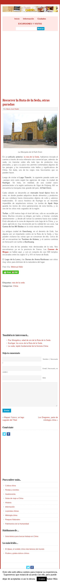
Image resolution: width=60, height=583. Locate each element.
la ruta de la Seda (31, 157)
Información (28, 19)
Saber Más (52, 579)
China (15, 286)
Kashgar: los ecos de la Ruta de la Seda (25, 343)
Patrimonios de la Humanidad (17, 524)
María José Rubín (12, 109)
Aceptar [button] (41, 579)
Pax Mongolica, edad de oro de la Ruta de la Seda (29, 340)
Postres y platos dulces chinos (17, 553)
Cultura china (10, 486)
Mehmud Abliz (17, 267)
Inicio (17, 19)
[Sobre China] (30, 11)
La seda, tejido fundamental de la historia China (28, 346)
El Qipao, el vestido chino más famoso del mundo (24, 549)
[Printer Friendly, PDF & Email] (10, 273)
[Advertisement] (30, 64)
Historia (8, 503)
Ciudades (41, 19)
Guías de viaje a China (14, 498)
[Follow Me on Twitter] (4, 434)
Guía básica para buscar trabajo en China (21, 536)
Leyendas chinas (12, 511)
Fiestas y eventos (12, 490)
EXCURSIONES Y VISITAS (30, 24)
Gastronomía (10, 494)
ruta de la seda (18, 283)
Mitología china (11, 515)
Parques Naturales (12, 520)
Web (44, 378)
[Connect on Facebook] (8, 434)
